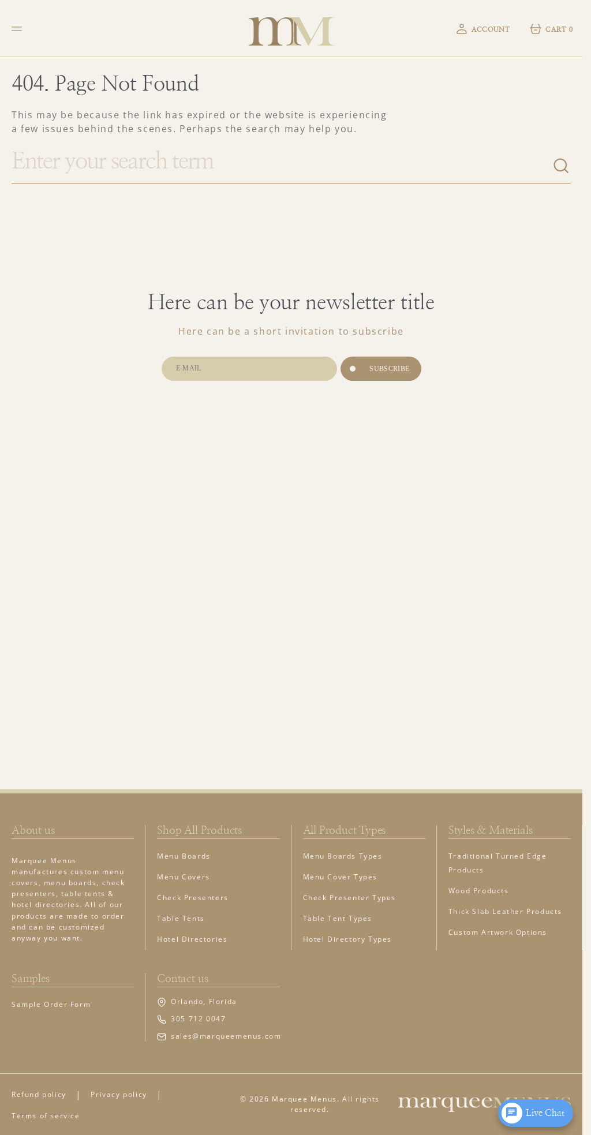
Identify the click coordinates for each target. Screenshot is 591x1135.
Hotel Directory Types (347, 939)
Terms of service (46, 1116)
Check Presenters (193, 897)
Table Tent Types (338, 918)
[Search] (561, 166)
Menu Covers (183, 877)
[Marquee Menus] (291, 29)
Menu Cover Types (340, 877)
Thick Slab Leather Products (505, 911)
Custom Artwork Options (497, 932)
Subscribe (389, 369)
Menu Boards (184, 856)
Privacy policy (119, 1094)
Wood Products (478, 891)
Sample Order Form (51, 1004)
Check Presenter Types (350, 897)
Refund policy (39, 1094)
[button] (18, 29)
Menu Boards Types (343, 856)
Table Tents (181, 918)
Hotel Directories (192, 939)
